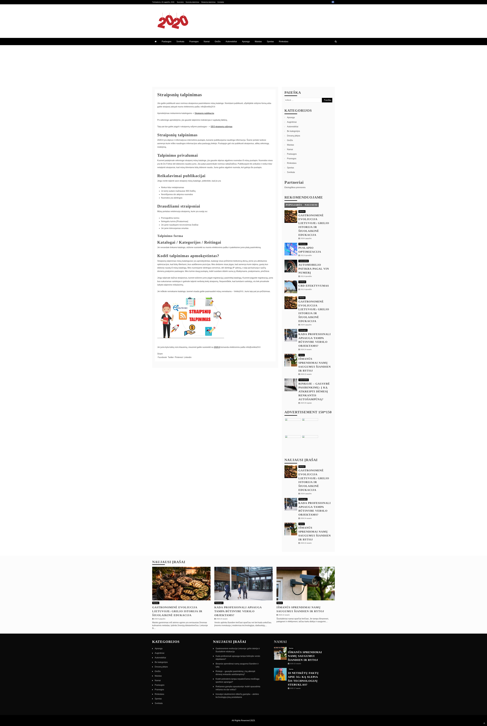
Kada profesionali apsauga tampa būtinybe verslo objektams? (238, 611)
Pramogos (194, 41)
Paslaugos (166, 41)
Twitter (170, 357)
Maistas (258, 41)
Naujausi (311, 205)
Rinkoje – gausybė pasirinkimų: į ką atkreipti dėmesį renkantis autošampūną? (314, 391)
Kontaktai (221, 2)
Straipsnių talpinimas (208, 2)
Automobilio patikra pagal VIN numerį (313, 268)
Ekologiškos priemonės (295, 187)
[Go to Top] (484, 723)
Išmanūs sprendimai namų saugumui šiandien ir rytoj (305, 656)
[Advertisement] (243, 64)
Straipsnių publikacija (204, 113)
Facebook (333, 2)
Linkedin (187, 357)
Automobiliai (231, 41)
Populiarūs (294, 205)
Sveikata (180, 41)
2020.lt (217, 347)
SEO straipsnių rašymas (221, 127)
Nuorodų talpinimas (192, 2)
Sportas (270, 41)
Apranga (246, 41)
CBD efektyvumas (313, 285)
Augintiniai (292, 122)
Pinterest (178, 357)
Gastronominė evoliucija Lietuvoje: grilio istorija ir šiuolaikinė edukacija (177, 611)
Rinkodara (283, 41)
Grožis (218, 41)
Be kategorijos (293, 131)
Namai (207, 41)
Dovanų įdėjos (293, 136)
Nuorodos (180, 2)
